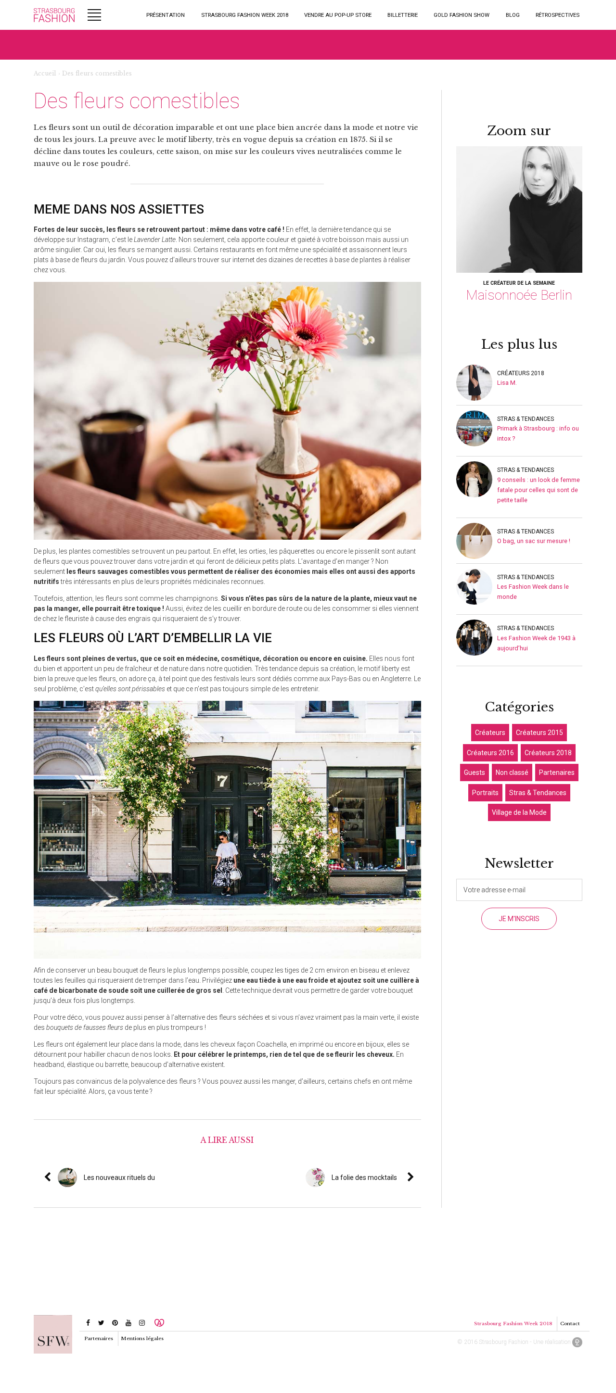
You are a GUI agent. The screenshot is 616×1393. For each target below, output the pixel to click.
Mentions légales (142, 1338)
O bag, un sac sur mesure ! (533, 541)
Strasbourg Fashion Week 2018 (244, 15)
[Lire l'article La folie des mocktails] (417, 1177)
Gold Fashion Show (461, 15)
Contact (570, 1323)
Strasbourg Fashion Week (54, 15)
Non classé (512, 772)
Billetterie (402, 15)
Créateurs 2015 (539, 732)
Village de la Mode (519, 812)
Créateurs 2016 (490, 753)
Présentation (165, 15)
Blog (513, 15)
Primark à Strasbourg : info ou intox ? (538, 433)
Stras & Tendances (525, 419)
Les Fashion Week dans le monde (533, 591)
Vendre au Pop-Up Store (338, 15)
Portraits (485, 793)
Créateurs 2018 (520, 373)
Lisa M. (507, 382)
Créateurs (490, 732)
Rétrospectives (557, 15)
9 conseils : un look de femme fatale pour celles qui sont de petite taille (538, 490)
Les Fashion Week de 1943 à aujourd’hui (536, 643)
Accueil (45, 73)
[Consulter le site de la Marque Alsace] (159, 1323)
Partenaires (557, 772)
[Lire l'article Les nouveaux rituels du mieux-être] (158, 1177)
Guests (474, 772)
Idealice (577, 1342)
